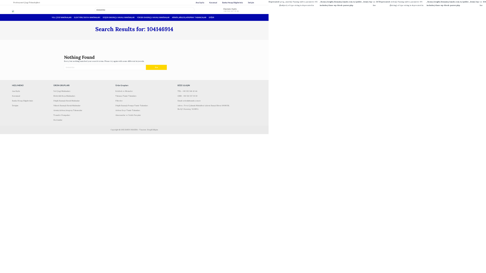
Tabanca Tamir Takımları (125, 96)
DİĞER (211, 17)
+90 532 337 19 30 (231, 11)
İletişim (251, 2)
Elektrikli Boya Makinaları (87, 17)
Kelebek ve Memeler (124, 91)
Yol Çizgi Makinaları (62, 17)
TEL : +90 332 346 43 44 (187, 91)
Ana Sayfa (200, 2)
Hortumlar (57, 120)
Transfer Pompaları (61, 115)
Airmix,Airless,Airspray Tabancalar (189, 17)
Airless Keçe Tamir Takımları (127, 110)
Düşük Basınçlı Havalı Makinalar (119, 17)
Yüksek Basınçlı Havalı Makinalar (153, 17)
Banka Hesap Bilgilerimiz (232, 2)
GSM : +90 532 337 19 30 (187, 96)
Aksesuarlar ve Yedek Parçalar (128, 115)
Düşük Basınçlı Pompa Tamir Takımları (131, 105)
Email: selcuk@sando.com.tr (189, 101)
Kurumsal (213, 2)
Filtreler (119, 101)
